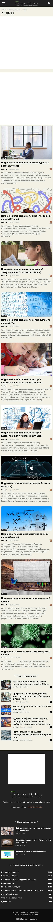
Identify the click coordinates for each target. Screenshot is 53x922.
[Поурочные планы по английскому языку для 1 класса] (7, 843)
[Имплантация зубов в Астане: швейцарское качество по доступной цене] (6, 735)
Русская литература (10, 887)
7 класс (4, 158)
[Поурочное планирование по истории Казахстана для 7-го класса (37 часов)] (26, 359)
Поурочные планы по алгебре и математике (22, 890)
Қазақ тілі (6, 901)
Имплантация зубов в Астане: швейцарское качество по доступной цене (32, 734)
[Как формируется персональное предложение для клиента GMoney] (6, 685)
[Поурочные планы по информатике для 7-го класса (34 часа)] (26, 518)
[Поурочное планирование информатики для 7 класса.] (26, 577)
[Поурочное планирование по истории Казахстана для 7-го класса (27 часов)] (26, 417)
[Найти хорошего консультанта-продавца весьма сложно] (7, 831)
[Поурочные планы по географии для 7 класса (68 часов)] (26, 468)
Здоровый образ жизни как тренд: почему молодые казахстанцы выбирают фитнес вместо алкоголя (31, 721)
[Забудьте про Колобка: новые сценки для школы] (6, 710)
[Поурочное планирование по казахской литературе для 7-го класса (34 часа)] (26, 253)
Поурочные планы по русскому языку (18, 879)
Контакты (24, 912)
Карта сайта (34, 912)
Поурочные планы (9, 872)
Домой (3, 10)
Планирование (14, 10)
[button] (49, 3)
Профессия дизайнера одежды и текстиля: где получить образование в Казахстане (32, 696)
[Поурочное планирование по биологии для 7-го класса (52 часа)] (26, 200)
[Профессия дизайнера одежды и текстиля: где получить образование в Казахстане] (6, 697)
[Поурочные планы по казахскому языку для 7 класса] (26, 636)
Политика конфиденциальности (26, 915)
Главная (15, 912)
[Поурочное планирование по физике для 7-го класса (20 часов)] (26, 142)
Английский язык (9, 894)
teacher (4, 169)
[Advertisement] (26, 42)
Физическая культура (11, 898)
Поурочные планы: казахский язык (31, 852)
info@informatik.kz (34, 807)
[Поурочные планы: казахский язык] (7, 854)
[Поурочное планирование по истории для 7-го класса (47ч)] (26, 304)
